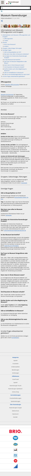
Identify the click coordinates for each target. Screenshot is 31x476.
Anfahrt (6, 46)
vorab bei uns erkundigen (11, 245)
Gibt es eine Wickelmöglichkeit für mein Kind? (17, 74)
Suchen (2, 8)
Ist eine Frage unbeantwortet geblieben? (14, 76)
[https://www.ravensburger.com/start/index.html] (15, 468)
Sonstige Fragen (7, 50)
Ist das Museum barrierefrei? (12, 59)
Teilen (2, 21)
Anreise (5, 42)
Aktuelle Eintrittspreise (7, 94)
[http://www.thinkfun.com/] (15, 446)
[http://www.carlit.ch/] (15, 451)
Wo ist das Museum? (10, 44)
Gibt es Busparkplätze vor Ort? (12, 52)
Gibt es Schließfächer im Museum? (13, 72)
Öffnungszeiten (8, 38)
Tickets (6, 40)
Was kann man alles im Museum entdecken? (16, 54)
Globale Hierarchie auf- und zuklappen (1, 11)
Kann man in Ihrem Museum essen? (14, 65)
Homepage (24, 183)
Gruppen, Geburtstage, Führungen (12, 48)
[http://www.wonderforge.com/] (15, 440)
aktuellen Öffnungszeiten (12, 84)
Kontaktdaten (15, 337)
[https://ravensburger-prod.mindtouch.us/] (13, 3)
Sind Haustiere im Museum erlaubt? (14, 67)
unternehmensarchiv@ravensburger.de (15, 230)
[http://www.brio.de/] (15, 434)
